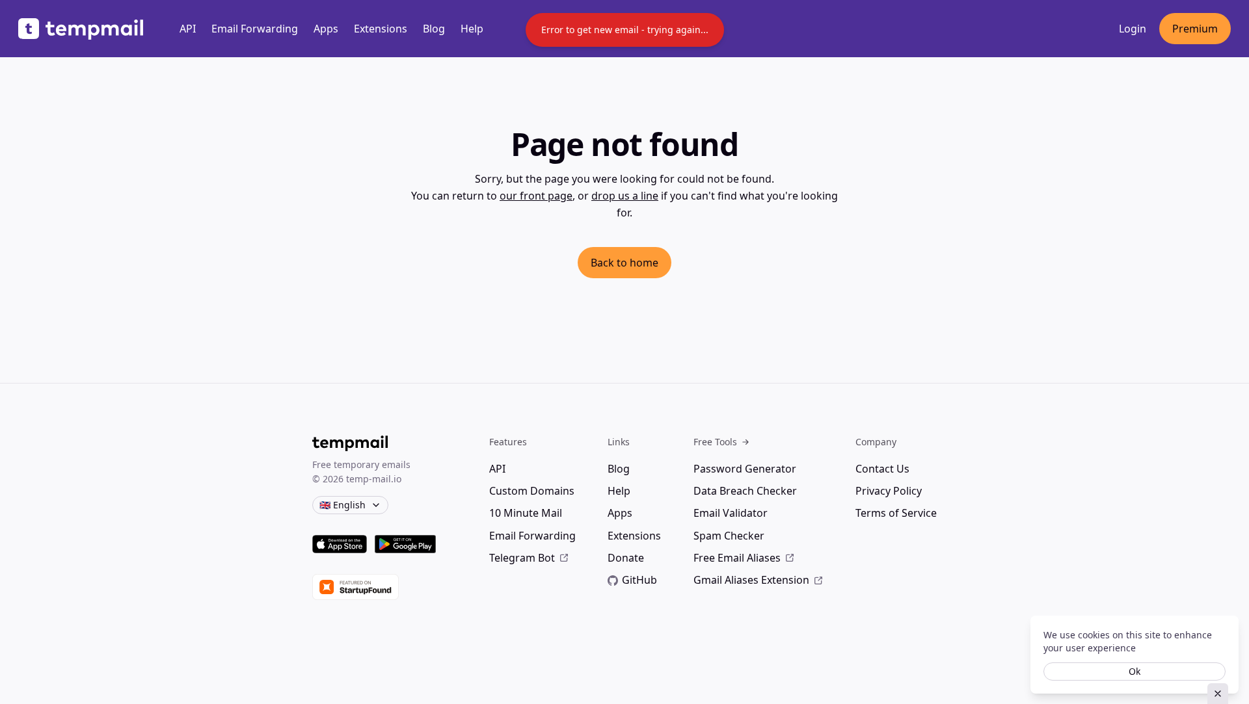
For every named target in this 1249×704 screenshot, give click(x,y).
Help (472, 28)
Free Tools (715, 442)
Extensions (380, 28)
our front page (536, 196)
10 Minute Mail (525, 513)
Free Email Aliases (737, 558)
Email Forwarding (254, 28)
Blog (434, 28)
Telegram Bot (522, 558)
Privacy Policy (888, 491)
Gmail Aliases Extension (751, 580)
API (188, 28)
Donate (626, 558)
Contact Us (882, 469)
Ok (1134, 671)
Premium (1195, 28)
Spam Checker (728, 535)
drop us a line (624, 196)
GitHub (639, 580)
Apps (326, 28)
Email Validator (730, 513)
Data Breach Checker (745, 491)
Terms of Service (896, 513)
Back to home (624, 262)
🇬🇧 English (342, 505)
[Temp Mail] (80, 29)
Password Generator (744, 469)
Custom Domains (531, 491)
